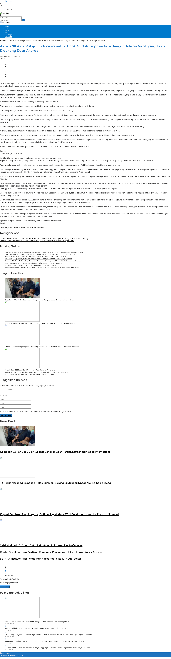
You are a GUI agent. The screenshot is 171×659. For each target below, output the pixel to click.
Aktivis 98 (3, 227)
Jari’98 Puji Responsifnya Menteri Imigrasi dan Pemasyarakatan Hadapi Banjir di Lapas (38, 259)
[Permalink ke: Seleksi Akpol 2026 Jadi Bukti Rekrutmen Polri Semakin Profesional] (22, 368)
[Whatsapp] (5, 69)
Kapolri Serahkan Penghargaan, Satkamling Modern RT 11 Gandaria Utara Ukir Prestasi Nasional (42, 347)
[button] (23, 20)
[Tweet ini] (5, 64)
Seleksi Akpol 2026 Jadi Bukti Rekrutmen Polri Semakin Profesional (30, 370)
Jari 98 (10, 227)
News (2, 58)
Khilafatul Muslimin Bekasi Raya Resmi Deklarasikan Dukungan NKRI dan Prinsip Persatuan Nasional (43, 261)
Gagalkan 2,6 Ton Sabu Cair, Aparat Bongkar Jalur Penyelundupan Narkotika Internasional (39, 300)
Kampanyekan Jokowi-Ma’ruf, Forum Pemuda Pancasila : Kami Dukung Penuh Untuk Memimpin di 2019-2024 (46, 641)
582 (6, 573)
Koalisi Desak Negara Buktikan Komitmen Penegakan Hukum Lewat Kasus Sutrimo (36, 372)
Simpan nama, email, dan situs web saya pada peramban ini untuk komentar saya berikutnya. (38, 411)
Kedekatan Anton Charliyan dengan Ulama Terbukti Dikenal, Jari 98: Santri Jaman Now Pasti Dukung (44, 238)
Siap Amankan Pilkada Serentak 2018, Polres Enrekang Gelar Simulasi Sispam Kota (37, 241)
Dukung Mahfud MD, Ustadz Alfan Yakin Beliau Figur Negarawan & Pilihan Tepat (35, 628)
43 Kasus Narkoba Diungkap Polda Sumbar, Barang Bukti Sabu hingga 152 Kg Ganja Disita (40, 323)
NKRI (27, 227)
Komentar (4, 395)
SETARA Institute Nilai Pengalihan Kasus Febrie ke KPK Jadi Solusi (30, 374)
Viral (31, 227)
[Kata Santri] (5, 13)
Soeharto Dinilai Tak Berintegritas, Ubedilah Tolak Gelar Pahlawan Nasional (33, 263)
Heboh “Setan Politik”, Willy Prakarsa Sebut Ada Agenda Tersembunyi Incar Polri (35, 256)
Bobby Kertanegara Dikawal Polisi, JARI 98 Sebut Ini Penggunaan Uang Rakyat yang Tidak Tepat (42, 267)
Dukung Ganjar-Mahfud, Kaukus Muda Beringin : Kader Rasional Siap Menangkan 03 (37, 622)
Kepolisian (16, 227)
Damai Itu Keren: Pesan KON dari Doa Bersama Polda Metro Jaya (30, 265)
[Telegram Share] (5, 66)
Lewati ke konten (6, 1)
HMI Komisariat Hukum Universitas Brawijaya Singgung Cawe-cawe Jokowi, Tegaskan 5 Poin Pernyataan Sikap (47, 648)
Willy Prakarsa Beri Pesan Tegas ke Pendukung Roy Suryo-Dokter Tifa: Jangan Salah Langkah (41, 254)
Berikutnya (9, 575)
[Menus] (1, 3)
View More (5, 587)
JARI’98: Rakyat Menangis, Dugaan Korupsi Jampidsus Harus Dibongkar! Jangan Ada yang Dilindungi (44, 252)
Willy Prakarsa (39, 227)
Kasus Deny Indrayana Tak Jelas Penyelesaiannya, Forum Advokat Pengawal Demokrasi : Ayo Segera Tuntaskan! (48, 635)
